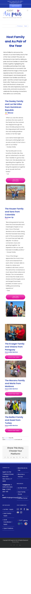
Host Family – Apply (7, 514)
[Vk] (23, 457)
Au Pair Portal (22, 488)
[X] (8, 457)
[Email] (26, 457)
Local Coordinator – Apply (8, 522)
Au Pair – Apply (8, 509)
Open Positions (8, 528)
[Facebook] (5, 457)
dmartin (6, 438)
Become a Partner (21, 475)
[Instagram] (21, 512)
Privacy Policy (15, 542)
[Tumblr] (17, 457)
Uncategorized (9, 439)
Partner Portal (22, 498)
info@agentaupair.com (15, 2)
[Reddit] (11, 457)
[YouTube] (18, 512)
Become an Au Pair (22, 469)
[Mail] (18, 509)
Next (25, 26)
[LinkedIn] (14, 457)
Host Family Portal (21, 493)
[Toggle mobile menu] (28, 10)
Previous (20, 26)
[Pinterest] (20, 457)
